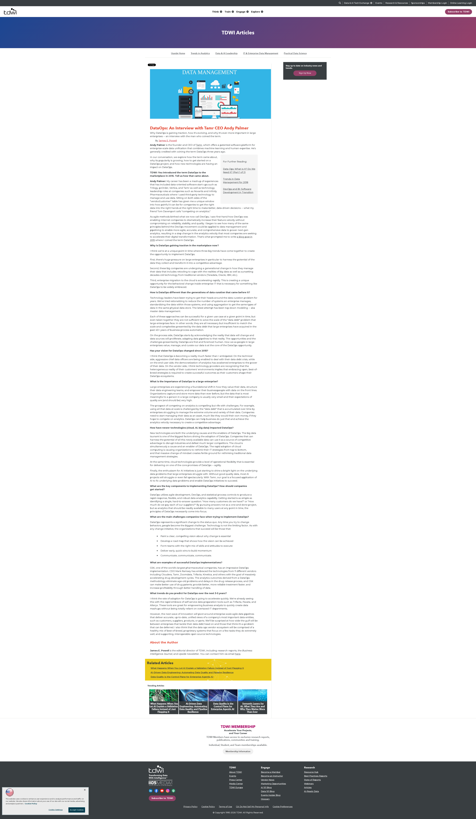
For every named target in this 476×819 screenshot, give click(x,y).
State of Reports (312, 780)
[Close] (85, 790)
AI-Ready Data (311, 791)
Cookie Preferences (283, 806)
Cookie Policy (208, 806)
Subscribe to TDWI (458, 11)
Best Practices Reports (315, 776)
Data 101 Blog (267, 791)
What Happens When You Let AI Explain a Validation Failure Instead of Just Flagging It (197, 668)
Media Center (236, 784)
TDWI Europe (236, 787)
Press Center (235, 780)
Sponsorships (418, 3)
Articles (308, 787)
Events (378, 3)
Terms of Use (225, 806)
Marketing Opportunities (273, 784)
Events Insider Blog (270, 795)
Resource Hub (311, 772)
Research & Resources (396, 3)
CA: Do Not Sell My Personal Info (252, 806)
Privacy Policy (190, 806)
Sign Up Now (305, 73)
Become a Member (270, 772)
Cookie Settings (56, 810)
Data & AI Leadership (226, 53)
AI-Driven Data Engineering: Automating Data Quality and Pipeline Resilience (192, 672)
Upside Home (178, 53)
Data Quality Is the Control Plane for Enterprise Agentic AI (182, 677)
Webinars (309, 784)
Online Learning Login (461, 3)
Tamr (199, 145)
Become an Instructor (272, 776)
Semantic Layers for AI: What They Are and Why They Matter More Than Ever (252, 707)
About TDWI (235, 772)
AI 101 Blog (266, 787)
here (237, 654)
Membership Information (238, 751)
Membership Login (437, 3)
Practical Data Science (295, 53)
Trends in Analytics (200, 53)
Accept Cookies (77, 810)
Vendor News (267, 780)
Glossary (265, 799)
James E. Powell (168, 140)
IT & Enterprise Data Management (260, 53)
